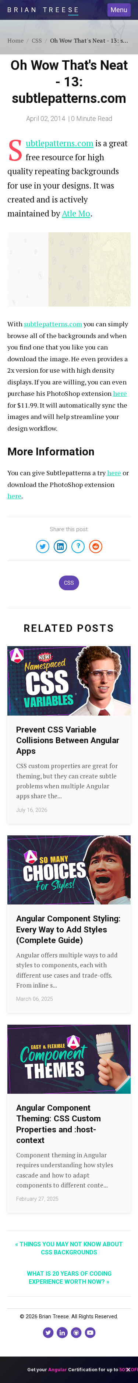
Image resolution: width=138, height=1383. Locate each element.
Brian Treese (44, 10)
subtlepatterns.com (53, 323)
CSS (69, 583)
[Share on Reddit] (95, 546)
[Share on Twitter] (42, 546)
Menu (119, 10)
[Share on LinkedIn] (60, 546)
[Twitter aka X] (48, 1332)
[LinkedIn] (62, 1332)
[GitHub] (76, 1332)
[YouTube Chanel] (90, 1332)
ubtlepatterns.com (59, 143)
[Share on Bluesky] (78, 546)
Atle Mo (76, 213)
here (120, 393)
